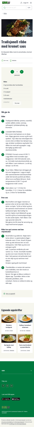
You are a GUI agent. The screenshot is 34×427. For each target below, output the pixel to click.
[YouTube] (11, 385)
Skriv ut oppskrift (10, 293)
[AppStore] (16, 399)
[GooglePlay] (6, 399)
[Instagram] (7, 385)
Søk (29, 7)
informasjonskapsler (19, 422)
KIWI (3, 371)
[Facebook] (3, 385)
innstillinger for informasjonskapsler (17, 423)
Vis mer (17, 103)
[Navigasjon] (31, 3)
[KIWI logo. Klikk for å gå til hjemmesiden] (6, 2)
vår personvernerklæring (7, 422)
